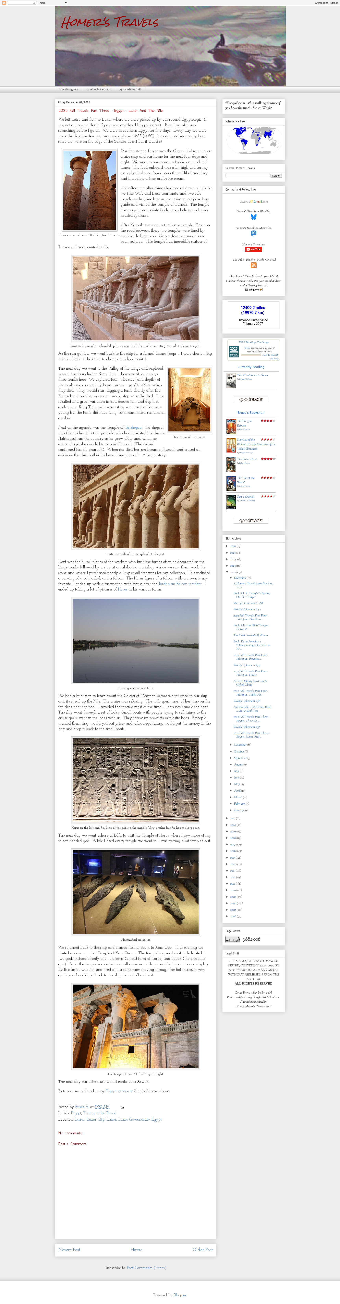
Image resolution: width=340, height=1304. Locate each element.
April (237, 791)
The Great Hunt (247, 459)
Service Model (245, 497)
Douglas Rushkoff (245, 452)
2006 (233, 916)
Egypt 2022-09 (119, 1091)
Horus (123, 589)
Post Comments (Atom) (146, 1268)
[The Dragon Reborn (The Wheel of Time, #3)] (231, 433)
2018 (233, 838)
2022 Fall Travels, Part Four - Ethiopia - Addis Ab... (250, 693)
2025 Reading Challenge (253, 342)
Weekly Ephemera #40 (247, 609)
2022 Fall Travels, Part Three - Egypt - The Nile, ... (251, 719)
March (238, 797)
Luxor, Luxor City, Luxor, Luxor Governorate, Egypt (118, 1120)
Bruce (247, 347)
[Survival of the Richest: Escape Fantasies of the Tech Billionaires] (231, 452)
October (239, 752)
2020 (233, 825)
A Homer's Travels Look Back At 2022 (253, 585)
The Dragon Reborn (244, 423)
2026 (233, 546)
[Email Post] (122, 1107)
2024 (233, 559)
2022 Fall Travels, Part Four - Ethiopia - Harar (250, 673)
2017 (233, 844)
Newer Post (69, 1250)
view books (274, 358)
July (236, 771)
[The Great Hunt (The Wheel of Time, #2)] (231, 471)
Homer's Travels (109, 21)
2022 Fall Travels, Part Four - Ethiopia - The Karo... (250, 618)
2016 (233, 851)
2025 (233, 553)
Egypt (76, 1113)
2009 (233, 897)
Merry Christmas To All (248, 603)
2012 (233, 877)
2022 (233, 572)
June (237, 778)
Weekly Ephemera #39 (246, 665)
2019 (233, 831)
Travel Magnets (68, 89)
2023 (233, 566)
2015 (233, 858)
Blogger (180, 1295)
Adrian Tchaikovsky (247, 500)
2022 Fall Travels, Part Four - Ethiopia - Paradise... (250, 657)
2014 (233, 864)
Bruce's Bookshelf (251, 413)
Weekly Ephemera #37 (246, 727)
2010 (233, 890)
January (239, 810)
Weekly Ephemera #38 (246, 701)
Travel (111, 1113)
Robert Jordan (244, 429)
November (240, 745)
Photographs (93, 1113)
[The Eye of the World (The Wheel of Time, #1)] (231, 490)
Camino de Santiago (98, 89)
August (238, 765)
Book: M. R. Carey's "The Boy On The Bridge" (251, 595)
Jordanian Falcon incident (180, 584)
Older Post (203, 1250)
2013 (233, 871)
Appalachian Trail (130, 89)
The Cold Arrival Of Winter (250, 635)
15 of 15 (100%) (270, 355)
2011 (233, 884)
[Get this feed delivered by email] (254, 290)
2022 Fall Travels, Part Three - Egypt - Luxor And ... (251, 735)
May (237, 784)
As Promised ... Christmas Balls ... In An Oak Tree (252, 709)
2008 (233, 903)
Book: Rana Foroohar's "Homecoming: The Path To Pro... (251, 646)
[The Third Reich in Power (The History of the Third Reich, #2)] (231, 387)
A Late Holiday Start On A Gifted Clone (250, 683)
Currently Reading (251, 367)
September (240, 758)
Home (136, 1250)
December (240, 578)
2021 (233, 818)
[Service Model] (231, 508)
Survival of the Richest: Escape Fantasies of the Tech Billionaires (256, 444)
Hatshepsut (134, 428)
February (240, 804)
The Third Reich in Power (252, 375)
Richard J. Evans (245, 379)
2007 (233, 910)
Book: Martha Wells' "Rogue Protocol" (250, 627)
